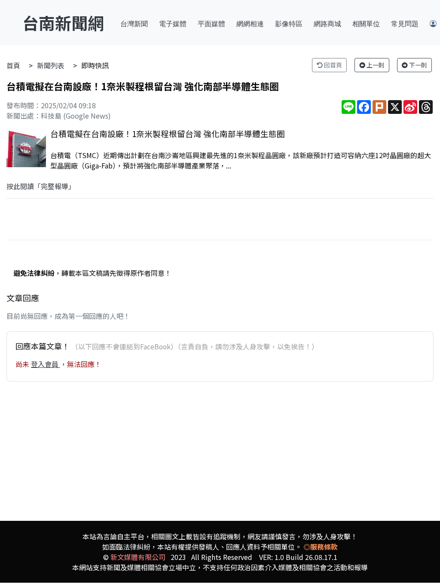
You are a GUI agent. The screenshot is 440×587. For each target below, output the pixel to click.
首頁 (13, 65)
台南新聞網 (63, 22)
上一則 (375, 65)
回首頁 (332, 65)
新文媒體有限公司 (137, 557)
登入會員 (45, 364)
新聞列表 (50, 65)
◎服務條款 (320, 546)
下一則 (417, 65)
